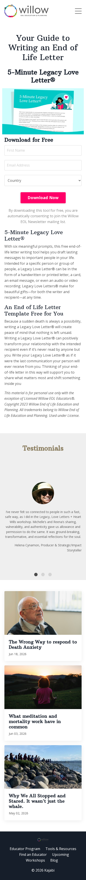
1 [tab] (36, 574)
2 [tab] (43, 574)
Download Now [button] (43, 197)
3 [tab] (50, 574)
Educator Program (25, 848)
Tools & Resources (60, 848)
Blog (54, 860)
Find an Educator (33, 854)
